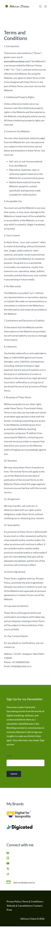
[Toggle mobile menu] (45, 6)
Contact (37, 905)
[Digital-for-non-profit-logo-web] (20, 811)
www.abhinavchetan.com (17, 61)
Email (9, 755)
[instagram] (8, 858)
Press (9, 909)
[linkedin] (8, 853)
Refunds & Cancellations (19, 905)
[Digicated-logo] (20, 825)
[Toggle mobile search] (40, 6)
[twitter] (8, 868)
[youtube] (8, 863)
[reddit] (8, 874)
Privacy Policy (14, 901)
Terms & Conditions (32, 901)
